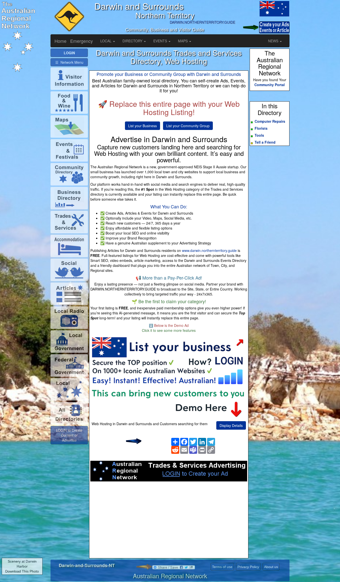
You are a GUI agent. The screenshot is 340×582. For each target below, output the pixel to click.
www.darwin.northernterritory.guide (209, 250)
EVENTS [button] (160, 40)
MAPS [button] (183, 40)
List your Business (142, 125)
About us (271, 567)
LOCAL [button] (106, 40)
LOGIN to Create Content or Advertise (69, 435)
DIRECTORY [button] (132, 40)
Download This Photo (22, 571)
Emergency (81, 41)
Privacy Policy (248, 567)
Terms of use (222, 567)
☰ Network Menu (69, 62)
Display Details (231, 425)
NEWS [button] (273, 40)
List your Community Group (188, 125)
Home (60, 41)
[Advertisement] (169, 521)
